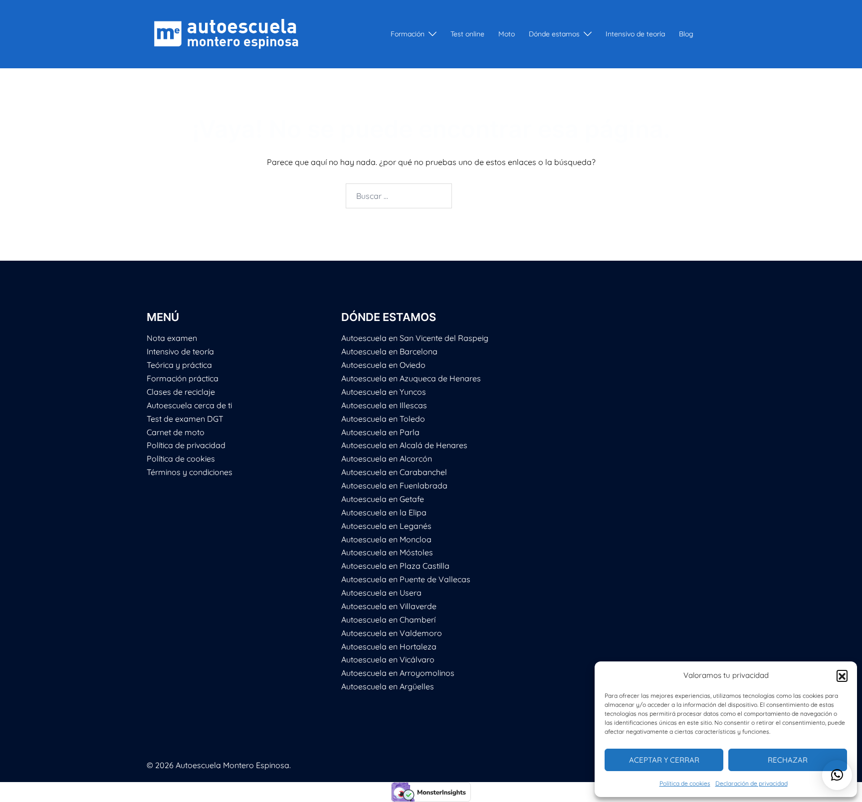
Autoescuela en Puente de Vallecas (405, 579)
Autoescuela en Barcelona (389, 351)
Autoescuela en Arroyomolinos (397, 673)
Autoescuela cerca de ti (189, 405)
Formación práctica (182, 378)
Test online (467, 33)
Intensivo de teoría (635, 33)
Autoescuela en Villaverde (388, 606)
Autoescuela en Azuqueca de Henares (411, 378)
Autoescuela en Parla (380, 432)
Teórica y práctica (179, 365)
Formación (408, 33)
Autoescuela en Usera (381, 593)
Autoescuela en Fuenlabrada (394, 485)
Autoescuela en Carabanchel (394, 472)
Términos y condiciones (189, 472)
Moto (506, 33)
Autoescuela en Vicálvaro (387, 659)
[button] (842, 675)
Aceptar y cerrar (664, 760)
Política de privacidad (186, 445)
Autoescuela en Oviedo (383, 365)
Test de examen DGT (185, 419)
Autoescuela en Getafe (382, 499)
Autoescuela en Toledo (383, 419)
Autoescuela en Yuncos (383, 392)
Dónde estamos (554, 33)
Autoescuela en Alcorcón (386, 459)
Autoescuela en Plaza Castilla (395, 566)
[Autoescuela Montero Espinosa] (228, 33)
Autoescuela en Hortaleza (388, 646)
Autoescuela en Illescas (384, 405)
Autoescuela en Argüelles (387, 686)
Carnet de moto (176, 432)
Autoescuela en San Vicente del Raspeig (414, 338)
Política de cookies (684, 783)
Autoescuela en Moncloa (386, 539)
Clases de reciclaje (181, 392)
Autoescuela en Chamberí (388, 620)
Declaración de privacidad (751, 783)
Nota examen (172, 338)
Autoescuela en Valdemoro (391, 633)
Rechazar (788, 760)
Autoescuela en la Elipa (384, 512)
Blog (686, 33)
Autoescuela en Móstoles (387, 552)
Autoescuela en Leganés (386, 526)
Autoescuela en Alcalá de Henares (404, 445)
